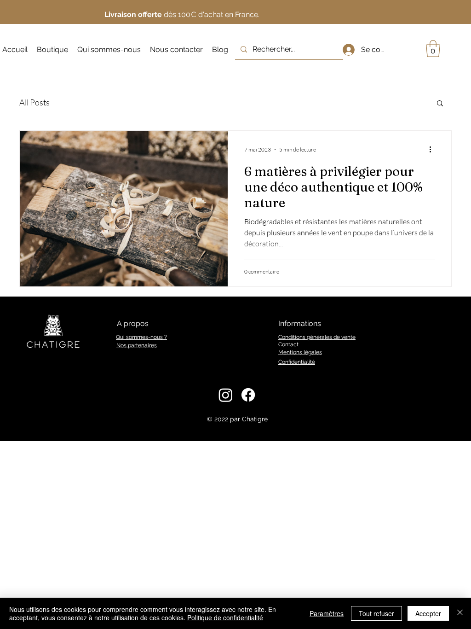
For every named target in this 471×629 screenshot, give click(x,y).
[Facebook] (248, 395)
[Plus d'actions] (433, 149)
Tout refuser (376, 613)
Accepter (428, 613)
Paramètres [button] (327, 613)
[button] (433, 48)
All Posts (34, 102)
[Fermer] (459, 613)
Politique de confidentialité (225, 617)
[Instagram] (226, 395)
